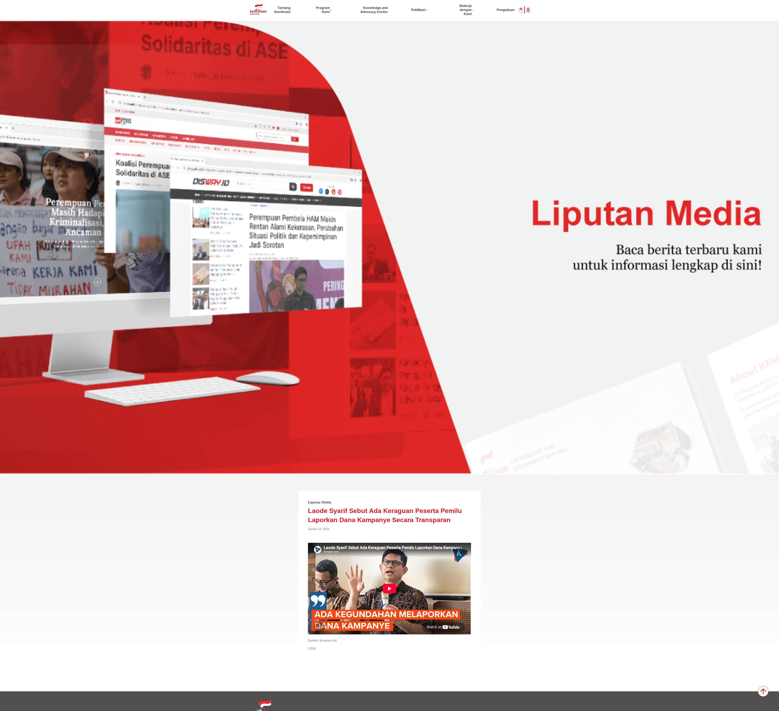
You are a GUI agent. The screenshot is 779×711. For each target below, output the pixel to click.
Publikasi (418, 10)
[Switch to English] (528, 10)
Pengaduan (505, 10)
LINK (312, 648)
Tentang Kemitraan (282, 10)
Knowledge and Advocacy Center (374, 10)
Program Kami (323, 10)
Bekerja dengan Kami (465, 10)
